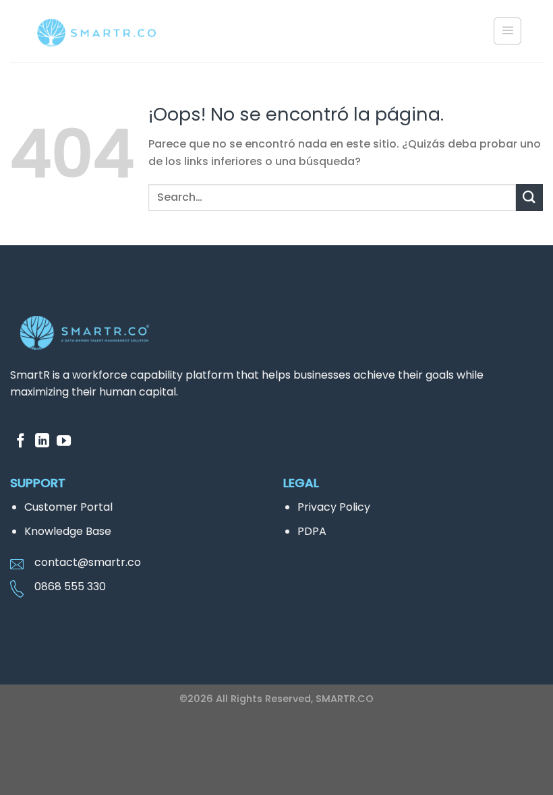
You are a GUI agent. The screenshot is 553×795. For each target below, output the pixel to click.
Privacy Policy (333, 507)
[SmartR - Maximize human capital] (97, 33)
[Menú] (507, 31)
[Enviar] (529, 197)
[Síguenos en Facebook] (20, 441)
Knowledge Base (67, 531)
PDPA (311, 531)
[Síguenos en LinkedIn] (42, 441)
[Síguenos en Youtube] (64, 441)
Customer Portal (68, 507)
